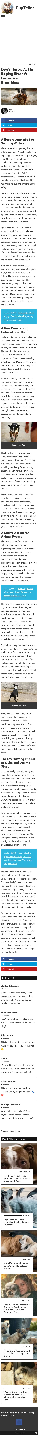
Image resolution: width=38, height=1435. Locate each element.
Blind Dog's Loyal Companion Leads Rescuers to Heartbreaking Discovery (18, 592)
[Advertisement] (19, 39)
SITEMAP (4, 1415)
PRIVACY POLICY (27, 1413)
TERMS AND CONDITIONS (10, 1413)
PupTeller (25, 7)
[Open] (3, 15)
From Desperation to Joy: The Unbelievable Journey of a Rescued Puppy (19, 316)
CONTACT (12, 1415)
